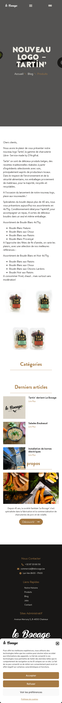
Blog (26, 596)
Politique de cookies (29, 699)
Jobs (26, 600)
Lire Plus (32, 401)
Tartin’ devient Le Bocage (42, 397)
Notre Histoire (31, 587)
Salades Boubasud (37, 423)
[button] (57, 643)
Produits (42, 74)
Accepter (31, 675)
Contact (28, 604)
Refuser (31, 683)
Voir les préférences (31, 692)
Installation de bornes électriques (40, 450)
